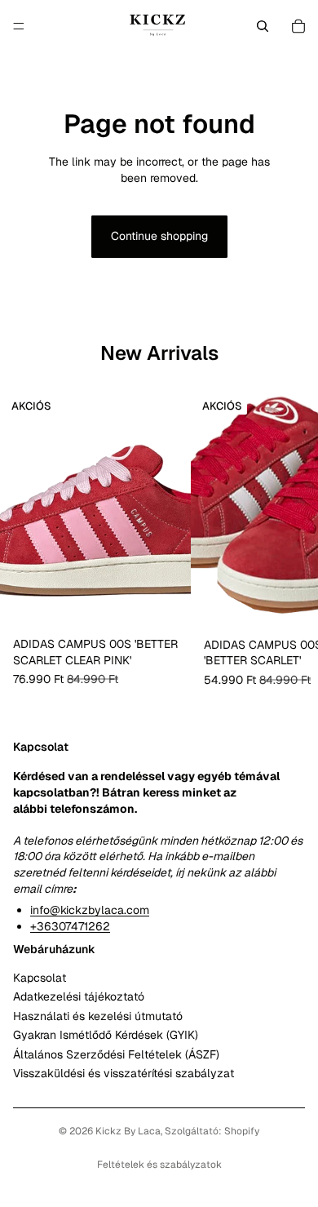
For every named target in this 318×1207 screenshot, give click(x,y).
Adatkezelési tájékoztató (78, 997)
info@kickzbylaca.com (89, 910)
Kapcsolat (39, 977)
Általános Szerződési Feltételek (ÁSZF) (116, 1054)
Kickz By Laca (128, 1131)
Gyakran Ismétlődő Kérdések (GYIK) (105, 1034)
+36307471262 (70, 926)
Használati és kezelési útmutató (98, 1016)
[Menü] (19, 26)
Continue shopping (159, 236)
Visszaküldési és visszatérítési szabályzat (123, 1073)
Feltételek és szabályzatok (159, 1164)
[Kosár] (298, 26)
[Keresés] (262, 26)
